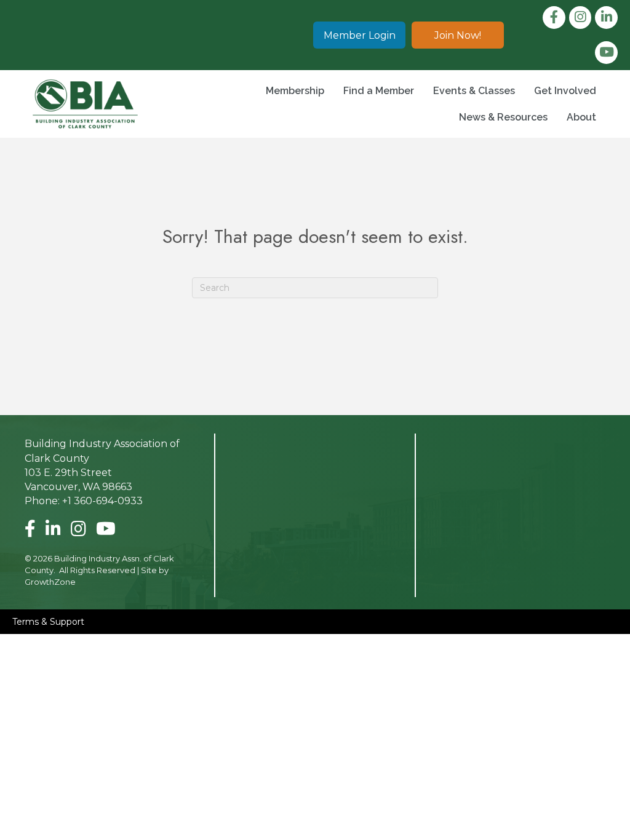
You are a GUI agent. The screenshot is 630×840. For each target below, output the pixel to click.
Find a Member (378, 91)
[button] (359, 35)
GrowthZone (50, 582)
